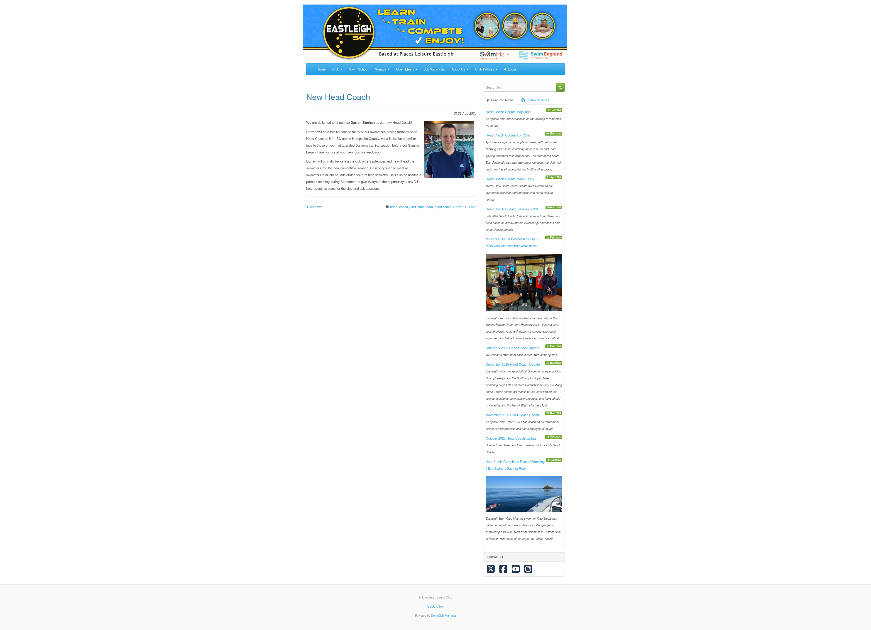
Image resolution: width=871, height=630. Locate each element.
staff (421, 206)
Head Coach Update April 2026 (508, 135)
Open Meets (405, 69)
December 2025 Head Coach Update (513, 364)
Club (336, 69)
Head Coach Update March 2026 (510, 178)
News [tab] (502, 99)
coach (403, 206)
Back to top (435, 606)
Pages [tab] (537, 99)
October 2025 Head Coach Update (511, 438)
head (393, 206)
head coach (443, 206)
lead (413, 206)
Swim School (358, 69)
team (429, 206)
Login (511, 69)
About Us (459, 69)
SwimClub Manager (443, 615)
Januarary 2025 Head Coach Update (512, 347)
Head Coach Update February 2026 (512, 209)
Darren (458, 206)
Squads (381, 69)
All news (315, 206)
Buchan (470, 206)
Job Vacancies (434, 69)
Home (321, 69)
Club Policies (485, 69)
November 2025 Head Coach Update (513, 414)
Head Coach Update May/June (508, 111)
